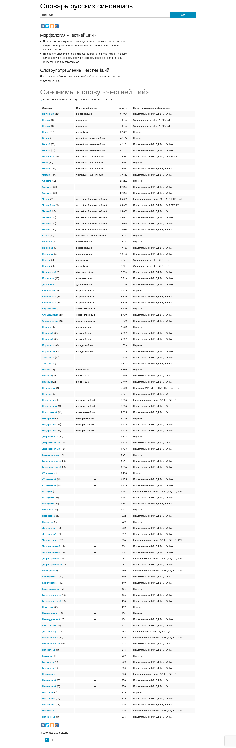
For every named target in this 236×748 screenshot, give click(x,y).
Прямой (46, 259)
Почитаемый (49, 387)
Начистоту (47, 607)
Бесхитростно (49, 570)
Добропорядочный (52, 564)
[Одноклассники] (52, 26)
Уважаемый (48, 357)
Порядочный (49, 351)
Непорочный (49, 649)
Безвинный (48, 661)
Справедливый (50, 314)
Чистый (46, 168)
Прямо (45, 132)
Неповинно (48, 710)
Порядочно (48, 345)
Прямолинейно (50, 637)
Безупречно (48, 418)
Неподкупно (48, 674)
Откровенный (49, 296)
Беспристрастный (51, 594)
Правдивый (48, 497)
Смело (45, 235)
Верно (45, 138)
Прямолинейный (51, 643)
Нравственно (49, 399)
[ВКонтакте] (43, 26)
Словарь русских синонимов (86, 5)
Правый (46, 119)
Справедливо (49, 308)
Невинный (47, 332)
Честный (46, 217)
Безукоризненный (51, 460)
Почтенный (48, 113)
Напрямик (47, 521)
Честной (46, 211)
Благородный (49, 272)
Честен (46, 199)
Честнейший (48, 205)
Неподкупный (49, 680)
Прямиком (47, 509)
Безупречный (49, 424)
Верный (46, 144)
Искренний (48, 247)
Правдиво (47, 491)
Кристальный (49, 625)
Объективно (48, 473)
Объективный (49, 479)
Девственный (49, 527)
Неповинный (49, 716)
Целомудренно (50, 613)
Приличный (48, 278)
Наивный (47, 375)
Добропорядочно (51, 558)
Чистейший (48, 156)
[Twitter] (47, 26)
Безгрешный (48, 698)
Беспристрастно (50, 588)
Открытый (47, 186)
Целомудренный (51, 619)
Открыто (46, 180)
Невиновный (48, 515)
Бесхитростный (50, 576)
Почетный (47, 393)
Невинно (46, 326)
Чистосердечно (50, 540)
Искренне (47, 241)
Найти (183, 14)
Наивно (46, 369)
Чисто (45, 162)
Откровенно (48, 290)
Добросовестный (51, 442)
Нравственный (49, 406)
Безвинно (47, 655)
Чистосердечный (51, 546)
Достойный (48, 284)
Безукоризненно (50, 454)
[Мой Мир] (57, 26)
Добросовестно (50, 436)
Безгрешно (48, 692)
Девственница (49, 631)
